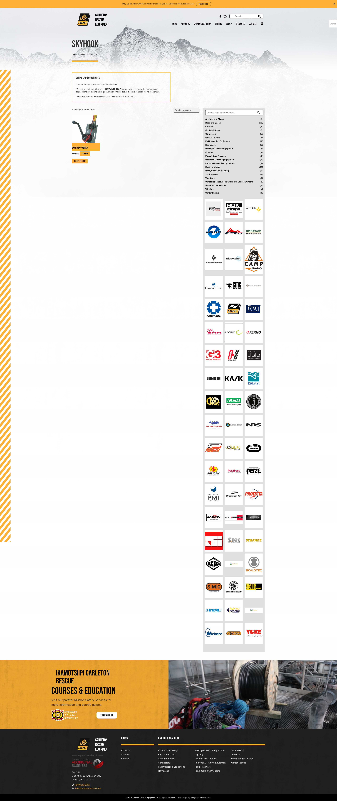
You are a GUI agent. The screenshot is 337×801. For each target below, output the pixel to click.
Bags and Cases (213, 123)
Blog (228, 24)
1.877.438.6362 (82, 785)
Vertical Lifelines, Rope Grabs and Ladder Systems (229, 182)
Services (240, 24)
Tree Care (210, 178)
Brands (218, 24)
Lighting (209, 152)
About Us (185, 24)
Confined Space (212, 130)
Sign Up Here (203, 4)
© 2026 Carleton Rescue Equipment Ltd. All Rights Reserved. (151, 798)
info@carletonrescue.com (88, 788)
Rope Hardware (212, 167)
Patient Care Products (215, 156)
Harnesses (210, 145)
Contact (253, 24)
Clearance (210, 126)
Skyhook (85, 153)
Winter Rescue (212, 193)
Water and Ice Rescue (215, 185)
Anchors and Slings (214, 119)
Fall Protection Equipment (217, 141)
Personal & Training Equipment (219, 159)
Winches (209, 189)
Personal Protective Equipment (220, 163)
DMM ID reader (212, 137)
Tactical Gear (211, 174)
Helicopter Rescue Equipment (219, 148)
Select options (80, 161)
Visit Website (106, 715)
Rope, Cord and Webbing (217, 170)
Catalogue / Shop (202, 24)
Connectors (210, 134)
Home (174, 24)
